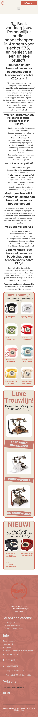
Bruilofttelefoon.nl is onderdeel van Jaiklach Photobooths (19, 709)
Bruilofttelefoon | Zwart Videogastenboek (11, 555)
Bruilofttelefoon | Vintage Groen (11, 338)
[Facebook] (8, 693)
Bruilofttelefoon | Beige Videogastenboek (11, 564)
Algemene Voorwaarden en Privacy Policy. (18, 651)
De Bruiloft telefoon (11, 623)
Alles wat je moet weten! (13, 628)
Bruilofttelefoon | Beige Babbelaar (27, 382)
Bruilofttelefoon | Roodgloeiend (27, 338)
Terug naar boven (9, 641)
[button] (18, 8)
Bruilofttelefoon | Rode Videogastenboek (27, 554)
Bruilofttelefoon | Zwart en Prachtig (11, 317)
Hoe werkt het (8, 644)
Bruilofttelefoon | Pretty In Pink (11, 360)
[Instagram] (4, 693)
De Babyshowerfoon (12, 625)
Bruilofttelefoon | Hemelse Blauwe (27, 360)
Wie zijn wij (7, 647)
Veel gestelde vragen (10, 654)
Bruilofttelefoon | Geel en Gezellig (11, 382)
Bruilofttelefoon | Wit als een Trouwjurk (27, 317)
